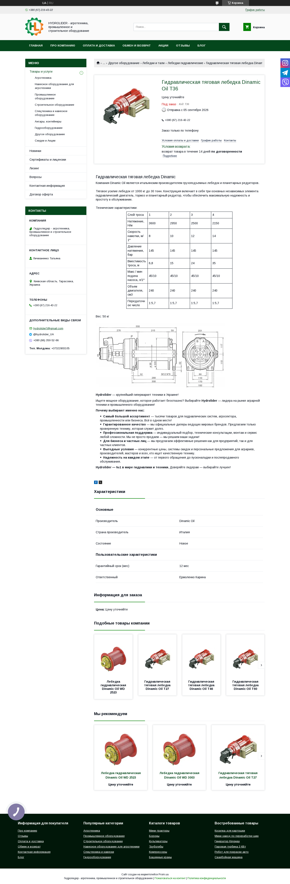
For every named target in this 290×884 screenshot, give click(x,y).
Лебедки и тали (153, 63)
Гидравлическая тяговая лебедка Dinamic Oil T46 (201, 685)
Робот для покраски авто (232, 851)
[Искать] (224, 27)
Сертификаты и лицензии (48, 159)
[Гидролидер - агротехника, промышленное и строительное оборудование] (34, 34)
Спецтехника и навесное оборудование (51, 112)
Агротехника (43, 77)
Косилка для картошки (230, 830)
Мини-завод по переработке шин (237, 836)
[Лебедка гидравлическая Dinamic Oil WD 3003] (179, 746)
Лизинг (34, 168)
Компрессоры (158, 851)
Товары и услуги (41, 71)
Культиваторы (158, 841)
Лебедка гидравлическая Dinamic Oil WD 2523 (114, 687)
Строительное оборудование (54, 104)
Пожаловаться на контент (170, 878)
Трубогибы (156, 846)
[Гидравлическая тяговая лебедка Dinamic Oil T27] (157, 655)
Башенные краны (160, 857)
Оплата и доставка (99, 45)
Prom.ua (164, 874)
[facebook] (96, 483)
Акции (163, 45)
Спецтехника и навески (98, 851)
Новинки (35, 151)
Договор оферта (41, 194)
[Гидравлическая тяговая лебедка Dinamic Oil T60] (245, 655)
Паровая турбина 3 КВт (230, 846)
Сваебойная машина (228, 857)
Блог (201, 45)
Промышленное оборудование (45, 96)
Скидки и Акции (45, 140)
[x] (100, 483)
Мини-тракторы (159, 830)
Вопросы (36, 177)
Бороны (154, 836)
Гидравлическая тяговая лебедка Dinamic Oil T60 (245, 685)
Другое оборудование (123, 63)
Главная (36, 45)
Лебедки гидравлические (185, 63)
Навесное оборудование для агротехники (54, 86)
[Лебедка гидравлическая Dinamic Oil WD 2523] (113, 655)
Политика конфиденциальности (206, 878)
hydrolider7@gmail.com (48, 328)
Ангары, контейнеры (48, 121)
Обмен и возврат (136, 45)
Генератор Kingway (227, 841)
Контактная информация (47, 185)
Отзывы (183, 45)
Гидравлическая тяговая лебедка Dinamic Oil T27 (157, 685)
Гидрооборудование (48, 127)
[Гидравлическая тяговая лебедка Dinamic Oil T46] (201, 655)
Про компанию (62, 45)
